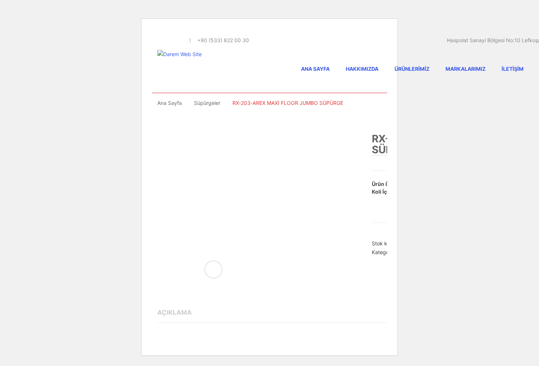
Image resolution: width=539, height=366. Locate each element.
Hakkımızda (362, 69)
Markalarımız (465, 69)
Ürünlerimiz (412, 69)
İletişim (513, 69)
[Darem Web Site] (179, 54)
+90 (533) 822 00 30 (223, 40)
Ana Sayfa (315, 69)
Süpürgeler (207, 103)
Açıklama (174, 312)
